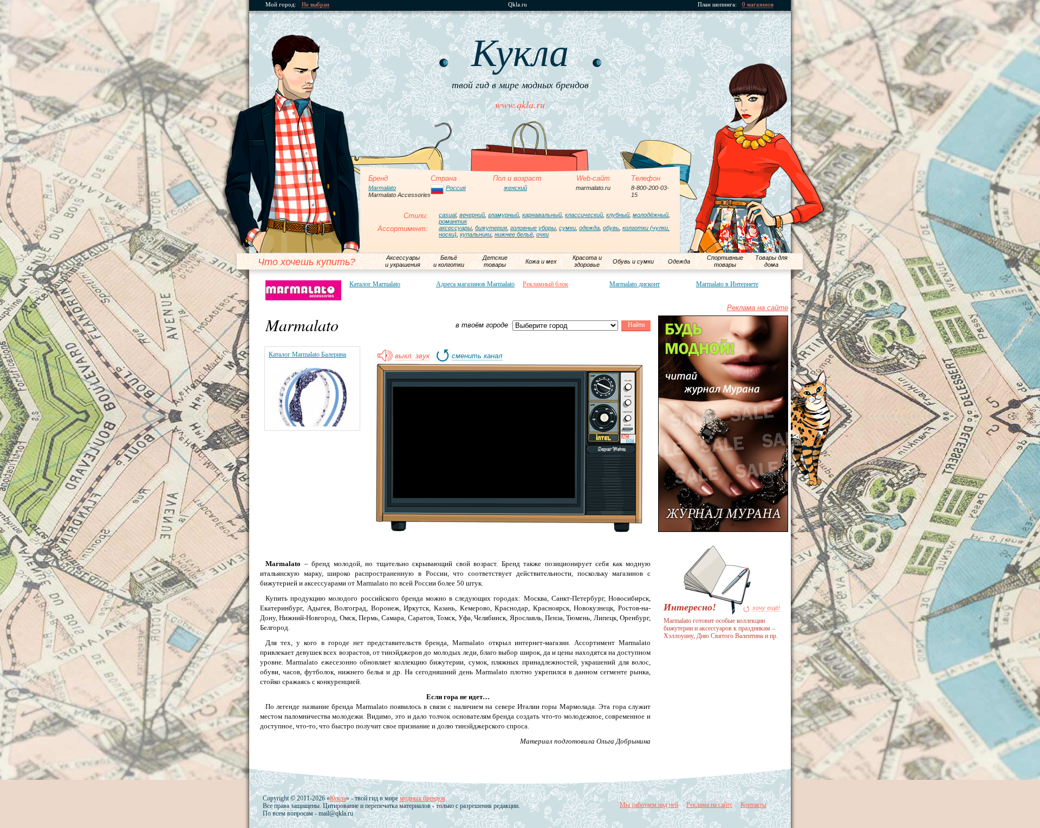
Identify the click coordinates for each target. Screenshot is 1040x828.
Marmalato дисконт (634, 284)
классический (584, 215)
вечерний (472, 215)
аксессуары (455, 228)
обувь (611, 228)
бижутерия (491, 228)
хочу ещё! (766, 608)
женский (515, 188)
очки (542, 234)
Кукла (338, 798)
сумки (567, 228)
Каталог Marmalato (374, 284)
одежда (589, 228)
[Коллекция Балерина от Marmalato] (312, 424)
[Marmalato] (303, 290)
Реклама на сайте (757, 307)
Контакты (753, 804)
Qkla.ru (517, 5)
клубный (617, 215)
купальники (475, 234)
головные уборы (533, 228)
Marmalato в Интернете (727, 284)
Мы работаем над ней (649, 804)
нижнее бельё (514, 234)
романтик (453, 221)
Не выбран (315, 5)
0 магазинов (758, 5)
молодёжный (650, 215)
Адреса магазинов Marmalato (475, 284)
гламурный (503, 215)
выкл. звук (412, 356)
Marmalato (382, 188)
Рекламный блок (545, 284)
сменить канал (477, 356)
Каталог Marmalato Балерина (307, 354)
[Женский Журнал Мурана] (723, 529)
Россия (456, 188)
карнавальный (542, 215)
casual (447, 215)
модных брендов (422, 798)
